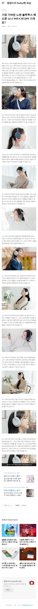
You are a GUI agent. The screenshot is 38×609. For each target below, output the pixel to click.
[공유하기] (8, 505)
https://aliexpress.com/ (10, 473)
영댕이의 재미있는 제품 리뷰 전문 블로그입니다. (15, 585)
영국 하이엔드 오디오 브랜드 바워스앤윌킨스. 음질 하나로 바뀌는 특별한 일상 (13, 494)
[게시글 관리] (11, 505)
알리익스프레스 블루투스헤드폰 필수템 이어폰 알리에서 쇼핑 (13, 476)
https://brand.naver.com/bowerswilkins (14, 487)
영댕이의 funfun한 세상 (19, 3)
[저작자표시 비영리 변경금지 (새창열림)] (24, 505)
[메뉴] (3, 3)
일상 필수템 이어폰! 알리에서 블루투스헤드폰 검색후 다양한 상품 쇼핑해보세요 (13, 480)
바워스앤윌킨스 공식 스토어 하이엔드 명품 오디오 (13, 490)
